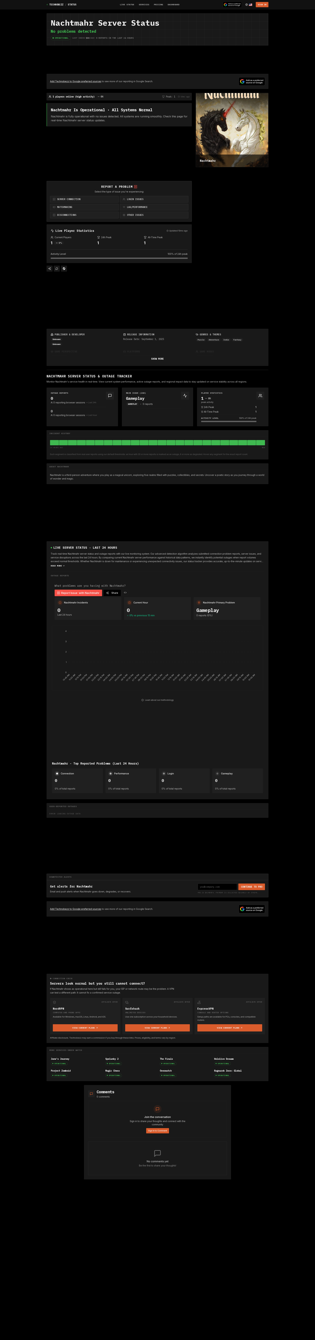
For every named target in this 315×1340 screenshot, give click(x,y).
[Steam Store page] (64, 269)
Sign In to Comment (157, 1130)
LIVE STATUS (127, 4)
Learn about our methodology (159, 700)
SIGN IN (262, 4)
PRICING (158, 4)
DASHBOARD (173, 4)
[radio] (84, 199)
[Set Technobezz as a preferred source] (232, 5)
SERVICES (144, 4)
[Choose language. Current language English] (249, 5)
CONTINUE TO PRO (251, 886)
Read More (56, 565)
